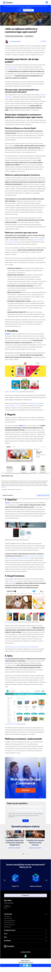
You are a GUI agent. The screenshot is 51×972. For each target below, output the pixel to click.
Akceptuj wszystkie (43, 495)
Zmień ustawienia (8, 495)
